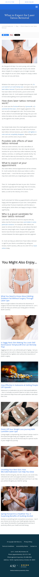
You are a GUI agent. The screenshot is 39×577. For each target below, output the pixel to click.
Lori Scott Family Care (7, 26)
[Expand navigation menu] (37, 7)
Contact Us (33, 546)
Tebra (27, 570)
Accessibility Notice (22, 546)
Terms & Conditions (8, 546)
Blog (17, 26)
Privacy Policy (28, 542)
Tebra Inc (19, 542)
